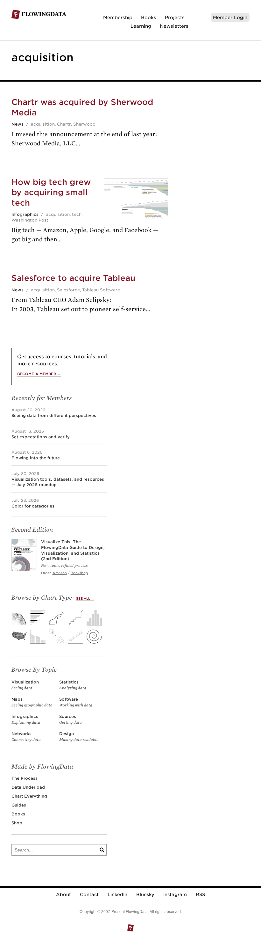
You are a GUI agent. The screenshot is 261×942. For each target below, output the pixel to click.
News (17, 124)
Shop (16, 823)
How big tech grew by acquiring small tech (51, 192)
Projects (175, 17)
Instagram (175, 894)
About (63, 894)
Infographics (25, 214)
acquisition (43, 124)
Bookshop (79, 573)
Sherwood (84, 124)
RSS (200, 894)
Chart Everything (29, 796)
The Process (24, 778)
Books (148, 17)
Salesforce (68, 290)
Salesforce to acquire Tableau (73, 278)
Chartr (64, 124)
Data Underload (28, 787)
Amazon (60, 573)
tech (76, 214)
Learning (140, 26)
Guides (18, 805)
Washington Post (29, 220)
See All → (85, 598)
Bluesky (145, 894)
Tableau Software (101, 290)
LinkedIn (117, 894)
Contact (89, 894)
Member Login (230, 17)
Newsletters (174, 26)
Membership (117, 17)
